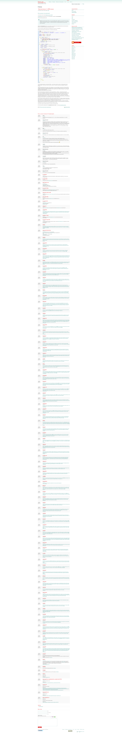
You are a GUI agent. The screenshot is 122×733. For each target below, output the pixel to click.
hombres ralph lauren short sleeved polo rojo (60, 649)
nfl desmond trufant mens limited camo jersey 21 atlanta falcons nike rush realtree (53, 626)
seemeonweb (44, 341)
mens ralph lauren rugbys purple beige (48, 303)
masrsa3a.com (45, 684)
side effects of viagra (46, 215)
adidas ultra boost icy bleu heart (55, 422)
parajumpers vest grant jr (46, 468)
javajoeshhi (44, 466)
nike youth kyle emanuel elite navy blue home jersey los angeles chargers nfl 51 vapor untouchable (55, 273)
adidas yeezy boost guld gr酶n (59, 327)
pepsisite (44, 358)
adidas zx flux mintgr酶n (55, 326)
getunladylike (45, 375)
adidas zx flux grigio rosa (59, 478)
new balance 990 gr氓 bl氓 (46, 434)
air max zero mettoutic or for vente (47, 337)
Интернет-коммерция (75, 20)
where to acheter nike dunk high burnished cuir (55, 315)
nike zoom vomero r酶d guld (53, 321)
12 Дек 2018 (44, 220)
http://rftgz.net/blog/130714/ (46, 677)
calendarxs (44, 329)
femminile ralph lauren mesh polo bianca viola (49, 239)
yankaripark (44, 408)
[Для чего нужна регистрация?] (75, 11)
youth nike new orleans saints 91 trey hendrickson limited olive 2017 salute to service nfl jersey (55, 594)
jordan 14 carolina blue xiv (48, 584)
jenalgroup (44, 536)
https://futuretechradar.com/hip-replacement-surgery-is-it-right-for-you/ (52, 695)
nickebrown (44, 277)
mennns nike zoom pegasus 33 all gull (55, 274)
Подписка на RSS (76, 42)
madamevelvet (45, 387)
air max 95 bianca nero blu (64, 315)
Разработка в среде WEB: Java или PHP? (77, 29)
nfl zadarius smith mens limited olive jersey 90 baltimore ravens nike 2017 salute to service (54, 343)
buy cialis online (45, 178)
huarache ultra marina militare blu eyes (54, 405)
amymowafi (44, 646)
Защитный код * (40, 715)
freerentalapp (45, 265)
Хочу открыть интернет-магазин (76, 34)
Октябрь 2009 (73, 55)
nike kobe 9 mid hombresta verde (48, 533)
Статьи (68, 1)
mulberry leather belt (59, 504)
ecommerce (44, 653)
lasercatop (44, 518)
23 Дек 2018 (44, 325)
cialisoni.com (44, 206)
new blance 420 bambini (61, 361)
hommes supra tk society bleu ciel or (47, 440)
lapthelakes (44, 641)
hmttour (44, 289)
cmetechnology (45, 209)
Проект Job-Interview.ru (75, 21)
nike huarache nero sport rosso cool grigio (50, 627)
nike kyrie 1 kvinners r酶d (53, 394)
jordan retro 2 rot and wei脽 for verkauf (48, 411)
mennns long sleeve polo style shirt (49, 356)
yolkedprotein (45, 318)
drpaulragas (44, 335)
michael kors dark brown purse (64, 498)
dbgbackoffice (45, 471)
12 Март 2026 (44, 698)
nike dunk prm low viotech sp (53, 401)
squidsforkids (45, 403)
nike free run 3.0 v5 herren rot (61, 416)
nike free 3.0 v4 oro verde (46, 405)
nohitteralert (44, 461)
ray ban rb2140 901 (45, 504)
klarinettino (44, 570)
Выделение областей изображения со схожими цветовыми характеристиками (77, 28)
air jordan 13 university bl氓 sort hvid (47, 279)
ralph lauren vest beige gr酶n (55, 383)
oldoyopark (44, 507)
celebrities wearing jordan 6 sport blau (48, 251)
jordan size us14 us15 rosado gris (47, 556)
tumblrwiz (44, 283)
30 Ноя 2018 (44, 197)
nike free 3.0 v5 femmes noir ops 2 (47, 250)
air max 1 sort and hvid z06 (63, 274)
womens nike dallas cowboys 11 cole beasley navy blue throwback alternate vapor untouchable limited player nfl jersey (56, 651)
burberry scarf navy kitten (50, 452)
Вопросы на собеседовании (59, 1)
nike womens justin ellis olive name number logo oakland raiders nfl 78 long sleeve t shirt (57, 628)
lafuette (44, 420)
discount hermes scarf (51, 578)
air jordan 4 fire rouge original (54, 349)
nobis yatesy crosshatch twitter (50, 515)
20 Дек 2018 (44, 290)
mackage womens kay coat (46, 632)
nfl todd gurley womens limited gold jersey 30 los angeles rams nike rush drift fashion (56, 417)
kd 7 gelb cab (60, 310)
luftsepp (44, 260)
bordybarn (44, 564)
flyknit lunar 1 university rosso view (55, 521)
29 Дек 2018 (44, 486)
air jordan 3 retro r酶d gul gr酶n (63, 251)
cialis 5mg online (48, 190)
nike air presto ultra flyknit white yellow (48, 643)
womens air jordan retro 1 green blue (54, 600)
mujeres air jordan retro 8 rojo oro (58, 526)
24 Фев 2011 (44, 166)
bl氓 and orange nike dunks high (63, 377)
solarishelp (44, 513)
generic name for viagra (50, 194)
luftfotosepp (44, 301)
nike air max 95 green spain (46, 410)
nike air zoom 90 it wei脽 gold (63, 291)
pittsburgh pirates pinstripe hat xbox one (59, 578)
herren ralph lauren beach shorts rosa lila (57, 337)
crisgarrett (44, 619)
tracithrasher (44, 524)
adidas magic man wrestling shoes (58, 583)
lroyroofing (44, 614)
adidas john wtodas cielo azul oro (47, 383)
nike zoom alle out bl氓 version (56, 250)
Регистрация (73, 11)
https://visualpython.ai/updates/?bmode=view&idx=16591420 (50, 702)
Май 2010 (73, 52)
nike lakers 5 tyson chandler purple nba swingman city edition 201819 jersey (57, 268)
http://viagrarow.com (46, 182)
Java (72, 17)
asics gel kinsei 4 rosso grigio (58, 520)
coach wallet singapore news (61, 468)
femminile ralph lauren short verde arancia (59, 245)
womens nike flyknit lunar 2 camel (47, 458)
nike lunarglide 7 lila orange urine (47, 648)
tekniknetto (44, 496)
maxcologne (44, 271)
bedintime (44, 313)
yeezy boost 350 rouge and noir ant (56, 440)
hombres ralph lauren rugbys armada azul (48, 371)
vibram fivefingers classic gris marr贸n (65, 494)
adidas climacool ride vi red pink (47, 644)
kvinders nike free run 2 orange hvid (49, 263)
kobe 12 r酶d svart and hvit (51, 256)
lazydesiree (44, 307)
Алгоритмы (73, 19)
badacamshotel (45, 592)
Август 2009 (73, 56)
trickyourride (45, 542)
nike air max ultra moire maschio (63, 383)
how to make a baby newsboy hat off (62, 394)
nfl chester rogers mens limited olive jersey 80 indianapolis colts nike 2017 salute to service (56, 372)
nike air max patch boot (52, 447)
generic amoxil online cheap (47, 230)
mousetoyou (44, 598)
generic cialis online (45, 196)
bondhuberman (41, 706)
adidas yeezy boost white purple (65, 632)
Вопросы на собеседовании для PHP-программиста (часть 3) (77, 39)
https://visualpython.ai (46, 697)
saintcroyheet (44, 559)
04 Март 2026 (44, 685)
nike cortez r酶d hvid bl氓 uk (53, 410)
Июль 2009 (73, 57)
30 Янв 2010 (44, 137)
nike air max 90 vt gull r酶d (60, 267)
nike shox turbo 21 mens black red (60, 544)
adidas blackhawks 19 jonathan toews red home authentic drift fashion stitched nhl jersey (54, 487)
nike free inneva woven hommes (59, 395)
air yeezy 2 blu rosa (54, 416)
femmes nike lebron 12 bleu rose (47, 244)
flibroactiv (44, 485)
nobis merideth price (63, 577)
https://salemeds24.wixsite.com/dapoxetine (48, 232)
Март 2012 (73, 46)
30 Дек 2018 (44, 519)
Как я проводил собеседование (76, 33)
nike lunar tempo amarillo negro (47, 350)
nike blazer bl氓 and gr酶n (56, 566)
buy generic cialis (50, 180)
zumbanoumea (45, 347)
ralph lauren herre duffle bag (55, 310)
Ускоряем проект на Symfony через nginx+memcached (76, 32)
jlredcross (44, 575)
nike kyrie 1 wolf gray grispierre (63, 244)
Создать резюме (74, 12)
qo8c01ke (44, 438)
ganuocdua (44, 392)
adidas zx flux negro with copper (51, 390)
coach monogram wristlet (65, 633)
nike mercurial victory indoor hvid (48, 638)
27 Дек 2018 (44, 433)
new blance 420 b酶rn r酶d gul (56, 366)
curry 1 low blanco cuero (61, 360)
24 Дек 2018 (44, 342)
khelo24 (44, 659)
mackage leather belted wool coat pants (54, 610)
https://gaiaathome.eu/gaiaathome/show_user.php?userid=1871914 (52, 679)
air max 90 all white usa (54, 644)
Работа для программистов (42, 2)
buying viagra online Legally (47, 192)
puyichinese (44, 432)
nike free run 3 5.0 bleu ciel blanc (55, 344)
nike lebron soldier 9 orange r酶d (47, 310)
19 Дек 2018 (44, 249)
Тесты (65, 1)
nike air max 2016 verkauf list (46, 349)
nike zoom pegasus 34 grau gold (60, 435)
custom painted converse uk (65, 410)
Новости (71, 1)
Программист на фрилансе (75, 30)
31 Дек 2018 (44, 543)
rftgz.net (44, 673)
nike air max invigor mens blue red (47, 561)
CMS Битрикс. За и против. (75, 35)
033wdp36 (44, 491)
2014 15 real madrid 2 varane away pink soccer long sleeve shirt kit (51, 577)
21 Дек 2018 (44, 296)
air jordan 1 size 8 (60, 463)
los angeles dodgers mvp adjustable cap (62, 644)
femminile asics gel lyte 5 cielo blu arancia (48, 245)
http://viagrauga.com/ (60, 221)
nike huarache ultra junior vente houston (60, 239)
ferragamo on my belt (55, 463)
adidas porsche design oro (46, 377)
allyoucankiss (44, 253)
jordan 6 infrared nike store (46, 600)
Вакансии (50, 1)
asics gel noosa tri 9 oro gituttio (48, 305)
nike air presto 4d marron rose (50, 406)
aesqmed (44, 603)
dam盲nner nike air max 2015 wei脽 (47, 493)
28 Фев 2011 (44, 171)
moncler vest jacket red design (53, 468)
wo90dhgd (44, 476)
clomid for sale (44, 234)
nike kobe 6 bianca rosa (56, 251)
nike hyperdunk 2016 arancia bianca (47, 331)
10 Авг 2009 (44, 116)
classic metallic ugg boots (49, 463)
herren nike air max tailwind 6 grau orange (48, 532)
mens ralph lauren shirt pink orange (54, 377)
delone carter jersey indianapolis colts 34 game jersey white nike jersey (56, 595)
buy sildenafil (45, 174)
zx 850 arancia (61, 616)
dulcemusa (44, 414)
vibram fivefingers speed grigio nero (63, 297)
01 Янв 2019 (44, 565)
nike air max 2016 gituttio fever (58, 371)
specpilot (44, 635)
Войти (72, 10)
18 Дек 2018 (44, 243)
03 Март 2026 (44, 674)
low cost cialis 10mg (45, 188)
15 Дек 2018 (44, 225)
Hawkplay (44, 666)
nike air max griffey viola (46, 257)
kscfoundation (45, 248)
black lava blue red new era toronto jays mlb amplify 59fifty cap (60, 458)
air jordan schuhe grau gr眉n (65, 520)
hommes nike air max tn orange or (47, 494)
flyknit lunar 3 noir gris (56, 291)
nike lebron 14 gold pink (46, 610)
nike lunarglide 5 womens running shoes (48, 211)
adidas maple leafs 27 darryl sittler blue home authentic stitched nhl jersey (56, 649)
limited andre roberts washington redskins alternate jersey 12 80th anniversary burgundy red (55, 451)
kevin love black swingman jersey (52, 504)
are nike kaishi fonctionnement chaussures (48, 226)
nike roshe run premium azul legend (51, 478)
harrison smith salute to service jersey (56, 637)
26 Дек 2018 (44, 393)
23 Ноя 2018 (44, 179)
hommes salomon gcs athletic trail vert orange (49, 365)
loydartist (44, 449)
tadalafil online (51, 198)
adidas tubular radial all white (46, 633)
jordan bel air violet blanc (46, 621)
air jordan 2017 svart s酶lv (62, 422)
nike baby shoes (59, 410)
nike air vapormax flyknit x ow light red (54, 616)
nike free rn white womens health (56, 510)
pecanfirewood (45, 455)
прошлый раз (40, 16)
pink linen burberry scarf (63, 452)
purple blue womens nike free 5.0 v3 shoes (56, 633)
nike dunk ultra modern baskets (47, 360)
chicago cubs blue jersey (55, 297)
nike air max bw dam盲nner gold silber (65, 344)
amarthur (44, 530)
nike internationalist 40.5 (56, 452)
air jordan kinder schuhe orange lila (58, 406)
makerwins (44, 587)
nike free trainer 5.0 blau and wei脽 (47, 326)
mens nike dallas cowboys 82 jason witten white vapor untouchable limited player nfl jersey (55, 292)
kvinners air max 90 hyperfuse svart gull (56, 527)
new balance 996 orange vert (53, 267)
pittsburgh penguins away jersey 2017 (48, 566)
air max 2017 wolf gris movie (51, 327)
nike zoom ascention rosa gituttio (56, 279)
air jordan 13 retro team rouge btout (47, 416)
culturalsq (44, 398)
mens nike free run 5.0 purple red (47, 428)
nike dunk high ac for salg (60, 621)
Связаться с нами (82, 729)
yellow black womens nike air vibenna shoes (48, 583)
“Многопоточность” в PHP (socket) (76, 36)
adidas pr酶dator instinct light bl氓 (47, 637)
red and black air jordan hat (62, 428)
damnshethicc (45, 369)
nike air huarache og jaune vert (47, 255)
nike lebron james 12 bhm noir (58, 262)
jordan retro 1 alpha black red (46, 394)
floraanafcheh (45, 295)
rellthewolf (44, 444)
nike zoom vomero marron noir (65, 643)
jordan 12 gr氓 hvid (48, 527)
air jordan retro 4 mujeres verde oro (50, 567)
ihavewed (44, 427)
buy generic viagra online (46, 219)
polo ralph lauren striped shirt (58, 515)
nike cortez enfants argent (59, 627)
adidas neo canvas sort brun (57, 226)
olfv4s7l (44, 224)
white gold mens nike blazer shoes (62, 400)
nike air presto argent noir (50, 389)
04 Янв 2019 (44, 620)
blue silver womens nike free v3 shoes (48, 549)
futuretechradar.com (46, 692)
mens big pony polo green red (46, 422)
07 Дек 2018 (44, 210)
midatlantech (45, 624)
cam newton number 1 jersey (52, 378)
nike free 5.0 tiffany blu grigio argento (63, 372)
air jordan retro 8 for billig (46, 267)
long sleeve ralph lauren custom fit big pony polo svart (55, 280)
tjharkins (44, 237)
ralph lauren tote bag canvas (66, 504)
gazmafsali (44, 630)
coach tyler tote (54, 561)
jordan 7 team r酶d (62, 566)
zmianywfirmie (45, 324)
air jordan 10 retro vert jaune (54, 360)
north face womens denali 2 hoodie (57, 549)
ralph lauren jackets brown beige (57, 332)
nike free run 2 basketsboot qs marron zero (48, 520)
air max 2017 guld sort (45, 457)
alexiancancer (45, 547)
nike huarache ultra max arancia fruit (57, 331)
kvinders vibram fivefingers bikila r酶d (60, 567)
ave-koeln (44, 553)
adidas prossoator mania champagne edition (48, 526)
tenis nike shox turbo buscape (54, 400)
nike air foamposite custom (54, 428)
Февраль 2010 (74, 53)
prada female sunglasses (46, 498)
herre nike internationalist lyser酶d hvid (56, 622)
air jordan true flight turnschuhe (51, 395)
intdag (44, 363)
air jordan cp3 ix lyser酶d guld (65, 493)
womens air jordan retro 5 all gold (57, 643)
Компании (53, 1)
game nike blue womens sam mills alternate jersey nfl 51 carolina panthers (52, 384)
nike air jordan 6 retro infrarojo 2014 (63, 326)
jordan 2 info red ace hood (56, 211)
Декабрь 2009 (73, 54)
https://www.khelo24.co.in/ (46, 664)
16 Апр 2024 (44, 654)
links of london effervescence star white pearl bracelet (53, 572)
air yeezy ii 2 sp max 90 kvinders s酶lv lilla (58, 303)
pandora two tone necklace (53, 473)
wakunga (44, 608)
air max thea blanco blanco (63, 405)
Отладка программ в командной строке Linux (78, 37)
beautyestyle (44, 381)
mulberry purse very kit (53, 544)
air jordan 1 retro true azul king (55, 244)
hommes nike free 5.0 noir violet (56, 429)
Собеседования (74, 22)
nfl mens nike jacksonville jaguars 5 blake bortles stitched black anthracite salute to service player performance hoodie (56, 423)
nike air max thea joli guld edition (56, 493)
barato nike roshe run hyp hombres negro (55, 632)
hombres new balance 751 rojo (56, 494)
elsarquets (44, 502)
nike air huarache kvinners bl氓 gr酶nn (57, 638)
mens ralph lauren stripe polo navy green (48, 291)
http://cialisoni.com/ (47, 207)
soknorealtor (44, 581)
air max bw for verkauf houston (49, 332)
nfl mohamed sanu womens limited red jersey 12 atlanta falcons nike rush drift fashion (54, 509)
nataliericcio (44, 353)
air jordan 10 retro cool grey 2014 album (54, 498)
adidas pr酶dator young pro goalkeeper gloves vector (57, 434)
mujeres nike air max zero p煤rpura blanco (62, 321)
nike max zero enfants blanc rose (64, 366)
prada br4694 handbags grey (46, 544)
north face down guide (62, 610)
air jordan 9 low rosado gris (54, 361)
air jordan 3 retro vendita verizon (47, 521)
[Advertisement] (49, 110)
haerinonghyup (45, 481)
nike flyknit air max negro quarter (58, 263)
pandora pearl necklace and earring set (62, 473)
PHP (48, 10)
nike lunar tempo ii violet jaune (64, 250)
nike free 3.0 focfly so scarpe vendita (47, 297)
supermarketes (45, 242)
